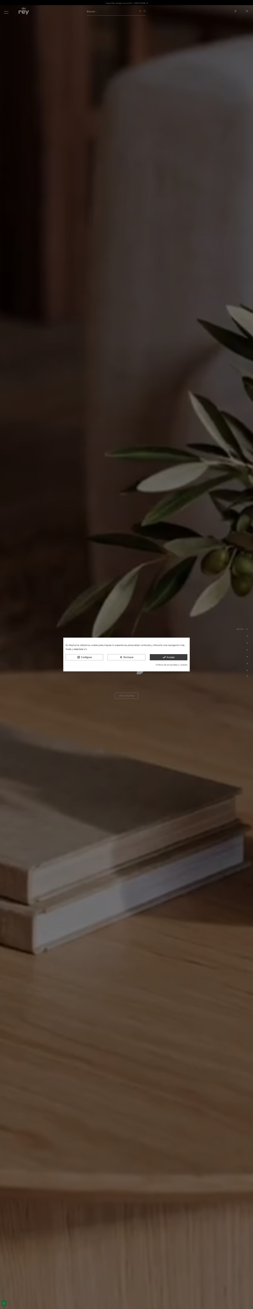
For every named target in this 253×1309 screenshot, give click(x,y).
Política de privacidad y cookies (171, 665)
